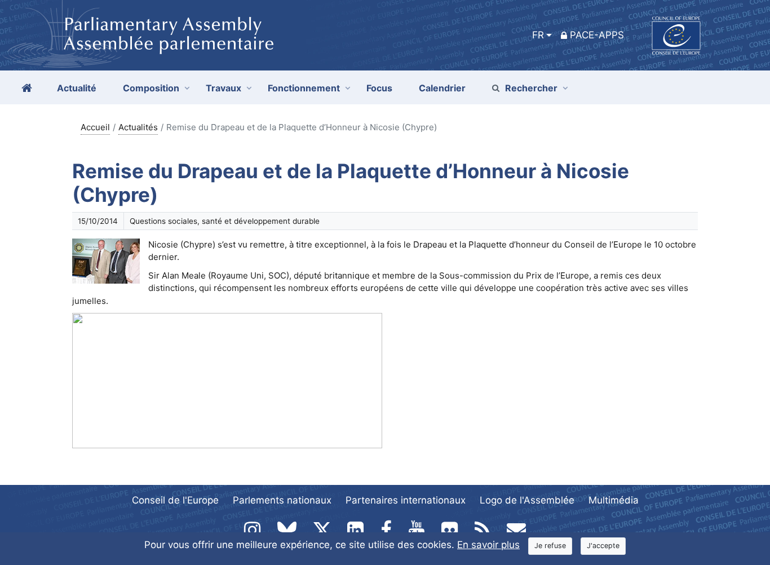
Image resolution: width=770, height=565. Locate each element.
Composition (151, 88)
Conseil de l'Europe (175, 500)
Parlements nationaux (282, 500)
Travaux (223, 88)
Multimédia (613, 500)
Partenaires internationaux (406, 500)
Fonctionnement (304, 88)
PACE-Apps (597, 35)
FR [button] (538, 35)
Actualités (138, 127)
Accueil (95, 127)
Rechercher (531, 88)
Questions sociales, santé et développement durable (225, 221)
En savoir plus (488, 544)
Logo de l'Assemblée (527, 500)
